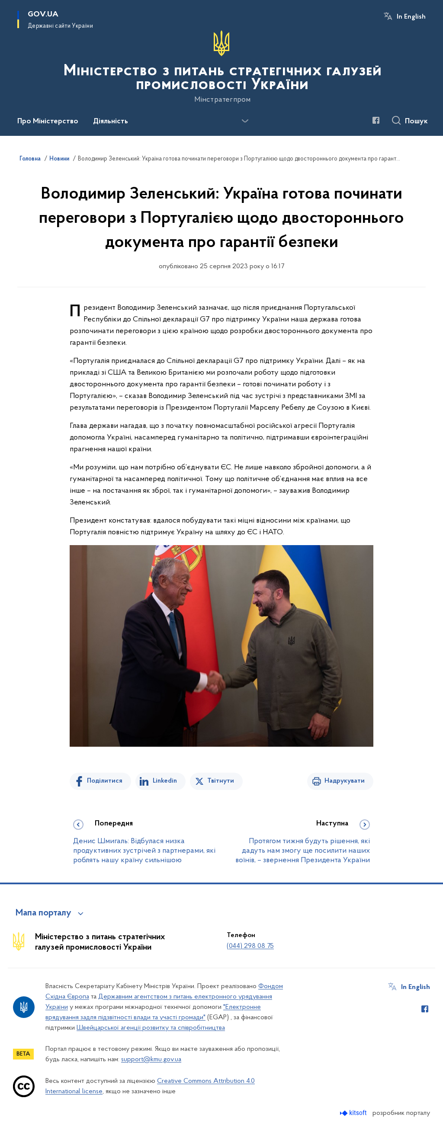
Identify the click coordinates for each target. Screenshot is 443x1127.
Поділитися (104, 780)
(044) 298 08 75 (250, 946)
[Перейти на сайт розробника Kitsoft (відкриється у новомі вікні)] (354, 1113)
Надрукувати (344, 780)
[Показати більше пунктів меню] (244, 121)
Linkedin (165, 780)
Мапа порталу (43, 913)
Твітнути (220, 780)
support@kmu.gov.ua (151, 1059)
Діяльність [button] (110, 121)
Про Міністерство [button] (47, 121)
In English (411, 16)
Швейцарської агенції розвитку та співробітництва (151, 1027)
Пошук (416, 121)
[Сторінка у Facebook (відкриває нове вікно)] (376, 120)
